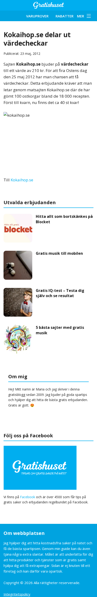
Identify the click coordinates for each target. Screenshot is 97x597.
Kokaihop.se (22, 180)
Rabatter (64, 16)
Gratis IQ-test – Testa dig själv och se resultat (60, 293)
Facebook (27, 497)
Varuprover (37, 16)
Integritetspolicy (17, 594)
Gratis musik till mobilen (59, 253)
